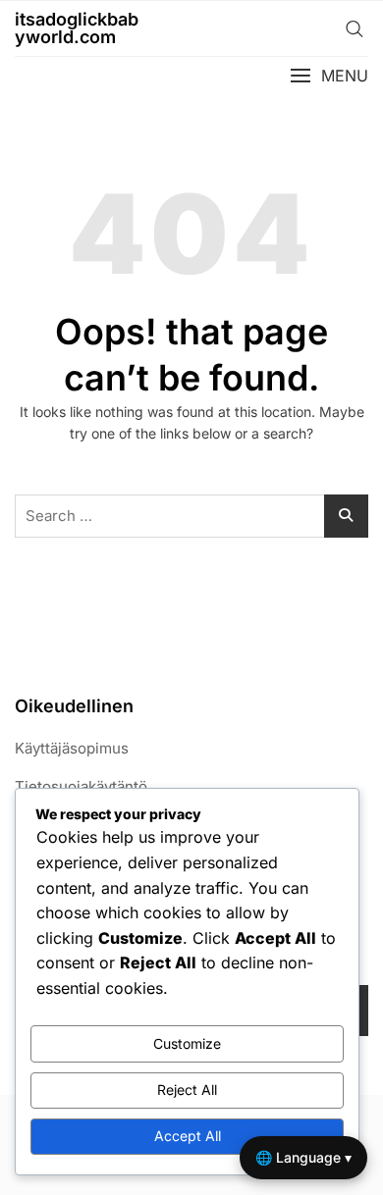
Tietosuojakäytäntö (81, 786)
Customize (187, 1043)
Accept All (187, 1135)
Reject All (187, 1089)
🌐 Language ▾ (303, 1157)
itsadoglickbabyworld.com (76, 28)
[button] (329, 76)
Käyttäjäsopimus (72, 748)
